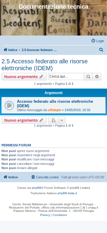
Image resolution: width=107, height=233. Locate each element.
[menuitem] (97, 41)
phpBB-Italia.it (67, 193)
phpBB (36, 187)
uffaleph (54, 110)
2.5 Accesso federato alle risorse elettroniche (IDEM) (44, 64)
